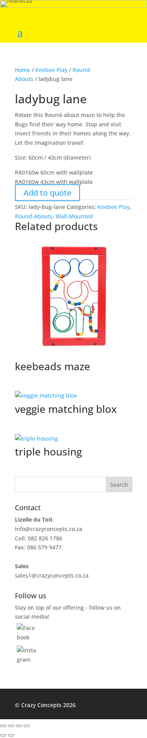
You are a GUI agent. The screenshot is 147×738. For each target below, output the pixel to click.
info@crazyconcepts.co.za (48, 529)
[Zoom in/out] (3, 726)
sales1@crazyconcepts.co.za (52, 575)
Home (22, 70)
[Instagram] (27, 659)
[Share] (19, 726)
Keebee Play (51, 70)
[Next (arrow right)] (11, 735)
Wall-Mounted (74, 216)
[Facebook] (27, 637)
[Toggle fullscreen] (11, 726)
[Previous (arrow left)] (3, 735)
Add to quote (47, 192)
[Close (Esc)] (27, 726)
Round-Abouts (34, 216)
